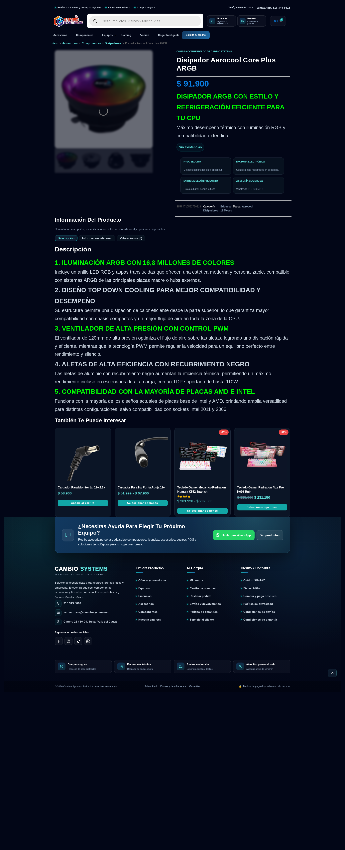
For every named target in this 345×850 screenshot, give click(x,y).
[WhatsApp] (88, 641)
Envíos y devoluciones (205, 603)
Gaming (126, 35)
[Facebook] (59, 641)
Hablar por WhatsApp (236, 535)
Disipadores (113, 43)
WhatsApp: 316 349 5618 (273, 7)
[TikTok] (78, 641)
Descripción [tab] (66, 238)
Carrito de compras (203, 588)
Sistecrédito (251, 588)
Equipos (107, 35)
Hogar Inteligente (168, 35)
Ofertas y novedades (152, 580)
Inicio (54, 43)
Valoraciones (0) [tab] (131, 238)
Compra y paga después (260, 596)
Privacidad (151, 686)
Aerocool (247, 206)
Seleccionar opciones (142, 502)
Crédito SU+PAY (254, 580)
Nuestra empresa (149, 619)
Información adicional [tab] (97, 238)
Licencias (145, 596)
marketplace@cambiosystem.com (86, 612)
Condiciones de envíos (259, 611)
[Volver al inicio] (332, 673)
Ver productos (270, 535)
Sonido (144, 35)
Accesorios (60, 35)
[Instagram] (68, 641)
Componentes (84, 35)
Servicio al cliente (202, 619)
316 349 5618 (72, 603)
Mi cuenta (196, 580)
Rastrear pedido (200, 596)
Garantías (194, 686)
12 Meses (226, 210)
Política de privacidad (258, 603)
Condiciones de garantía (260, 619)
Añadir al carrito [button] (82, 502)
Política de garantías (204, 611)
